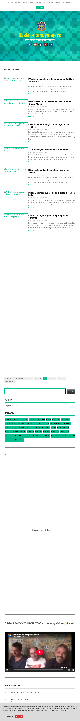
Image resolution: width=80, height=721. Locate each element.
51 (54, 379)
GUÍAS (24, 3)
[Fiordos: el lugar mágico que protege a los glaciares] (16, 291)
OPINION (69, 3)
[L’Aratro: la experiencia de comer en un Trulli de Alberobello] (16, 79)
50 (50, 379)
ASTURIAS (32, 419)
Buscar (7, 387)
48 (40, 379)
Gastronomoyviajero (40, 35)
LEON (59, 428)
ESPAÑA (8, 428)
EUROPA (21, 428)
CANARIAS (56, 419)
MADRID (66, 428)
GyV (46, 84)
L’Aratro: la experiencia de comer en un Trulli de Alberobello (51, 80)
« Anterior (19, 379)
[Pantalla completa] (73, 670)
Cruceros (37, 423)
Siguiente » (9, 381)
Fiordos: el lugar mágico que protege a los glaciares (48, 216)
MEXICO (16, 432)
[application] (40, 652)
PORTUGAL (55, 432)
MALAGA (8, 432)
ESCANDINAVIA (55, 423)
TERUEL (64, 436)
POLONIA (46, 432)
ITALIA (53, 428)
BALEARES (41, 419)
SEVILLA (20, 436)
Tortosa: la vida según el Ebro (20, 699)
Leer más (31, 94)
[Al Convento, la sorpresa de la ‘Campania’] (16, 149)
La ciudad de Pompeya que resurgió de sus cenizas (49, 125)
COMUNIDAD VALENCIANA (14, 423)
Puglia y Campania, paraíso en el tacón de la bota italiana (51, 193)
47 (35, 379)
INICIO (10, 3)
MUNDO (23, 432)
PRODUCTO (59, 3)
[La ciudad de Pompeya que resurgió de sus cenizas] (16, 124)
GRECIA (28, 428)
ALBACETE (8, 419)
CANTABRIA (65, 419)
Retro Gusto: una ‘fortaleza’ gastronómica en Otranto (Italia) (49, 102)
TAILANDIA (35, 436)
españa (14, 428)
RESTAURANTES (35, 3)
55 (63, 379)
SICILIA (27, 436)
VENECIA (8, 440)
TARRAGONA (45, 436)
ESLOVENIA (67, 423)
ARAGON (25, 419)
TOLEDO (72, 436)
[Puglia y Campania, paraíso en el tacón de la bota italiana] (16, 193)
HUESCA (41, 428)
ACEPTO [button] (19, 716)
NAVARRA (30, 432)
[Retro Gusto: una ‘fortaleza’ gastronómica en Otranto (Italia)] (16, 102)
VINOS (21, 440)
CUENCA (46, 423)
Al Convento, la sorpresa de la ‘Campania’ (48, 149)
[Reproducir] (7, 670)
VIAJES (17, 3)
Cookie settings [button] (8, 716)
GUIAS (35, 428)
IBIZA (48, 428)
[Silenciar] (69, 670)
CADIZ (48, 419)
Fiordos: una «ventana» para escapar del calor (25, 692)
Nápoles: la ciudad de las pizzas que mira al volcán (49, 171)
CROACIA (29, 423)
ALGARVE (17, 419)
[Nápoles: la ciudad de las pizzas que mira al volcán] (16, 170)
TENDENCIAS (48, 3)
